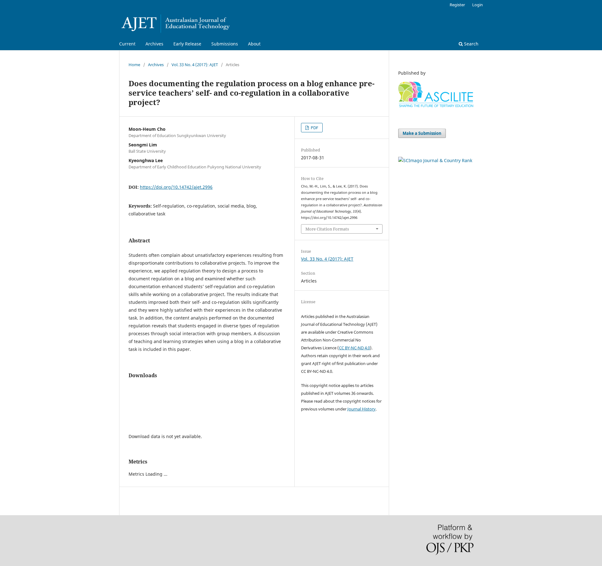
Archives (154, 44)
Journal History (361, 409)
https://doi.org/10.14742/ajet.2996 (176, 187)
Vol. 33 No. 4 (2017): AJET (195, 64)
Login (477, 5)
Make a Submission (422, 133)
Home (134, 64)
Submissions (224, 44)
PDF (314, 127)
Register (457, 5)
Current (127, 44)
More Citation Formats (327, 229)
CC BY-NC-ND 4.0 (354, 348)
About (254, 44)
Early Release (187, 44)
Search (470, 44)
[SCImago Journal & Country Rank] (435, 160)
